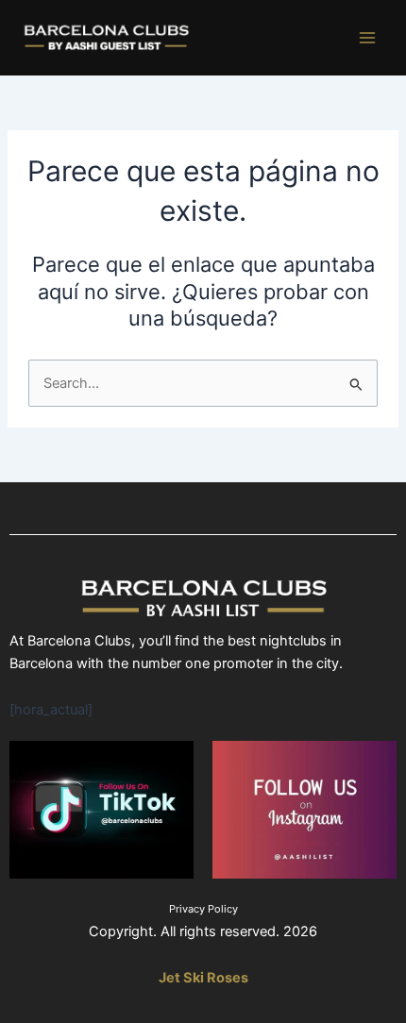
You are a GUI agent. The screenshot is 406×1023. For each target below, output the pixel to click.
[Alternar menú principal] (367, 38)
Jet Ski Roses (203, 977)
